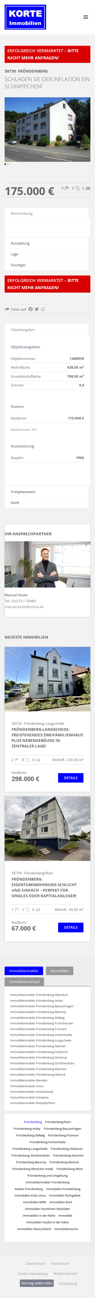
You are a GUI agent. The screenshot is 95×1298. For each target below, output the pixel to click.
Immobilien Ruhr (60, 1202)
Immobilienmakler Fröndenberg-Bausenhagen (42, 1006)
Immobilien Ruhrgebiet (64, 1195)
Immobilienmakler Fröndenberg (47, 1182)
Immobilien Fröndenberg (63, 1189)
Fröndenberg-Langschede (30, 1149)
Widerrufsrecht (65, 1273)
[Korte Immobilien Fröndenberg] (25, 17)
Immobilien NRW (34, 1202)
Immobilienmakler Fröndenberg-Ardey (36, 1000)
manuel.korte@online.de (24, 606)
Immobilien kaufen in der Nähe (47, 1222)
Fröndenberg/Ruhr (58, 1122)
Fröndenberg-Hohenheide (47, 1142)
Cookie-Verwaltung (33, 1273)
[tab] (24, 971)
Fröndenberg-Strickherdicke (31, 1155)
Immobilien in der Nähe (39, 1215)
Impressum (60, 1263)
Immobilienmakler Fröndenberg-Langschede (40, 1040)
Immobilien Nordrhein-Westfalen (47, 1209)
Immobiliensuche (66, 1229)
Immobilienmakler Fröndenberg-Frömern (38, 1029)
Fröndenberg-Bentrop (31, 1162)
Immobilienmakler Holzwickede (31, 1091)
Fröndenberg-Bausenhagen (62, 1129)
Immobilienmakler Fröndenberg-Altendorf (39, 995)
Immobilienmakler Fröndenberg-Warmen (38, 1069)
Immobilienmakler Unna (26, 1086)
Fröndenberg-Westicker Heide (32, 1169)
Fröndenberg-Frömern (63, 1135)
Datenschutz (35, 1263)
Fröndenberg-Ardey (27, 1129)
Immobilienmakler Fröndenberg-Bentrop (38, 1012)
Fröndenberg (33, 1122)
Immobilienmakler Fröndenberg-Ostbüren (39, 1052)
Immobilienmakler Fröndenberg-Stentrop (38, 1057)
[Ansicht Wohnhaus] (47, 129)
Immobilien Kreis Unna (30, 1195)
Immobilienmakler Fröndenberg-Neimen (38, 1046)
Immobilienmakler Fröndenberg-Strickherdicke (42, 1063)
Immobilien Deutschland (34, 1229)
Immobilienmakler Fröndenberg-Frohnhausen (41, 1023)
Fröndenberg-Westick (64, 1162)
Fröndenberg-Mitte (69, 1169)
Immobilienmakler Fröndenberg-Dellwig (37, 1017)
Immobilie (65, 1215)
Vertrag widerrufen (36, 1283)
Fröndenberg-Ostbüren (67, 1149)
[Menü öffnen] (85, 17)
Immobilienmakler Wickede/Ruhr (32, 1103)
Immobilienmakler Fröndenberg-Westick (37, 1074)
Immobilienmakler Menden (29, 1080)
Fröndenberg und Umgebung (47, 1175)
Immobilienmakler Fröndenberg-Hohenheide (41, 1035)
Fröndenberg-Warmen (68, 1155)
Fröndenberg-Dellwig (30, 1135)
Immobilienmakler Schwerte (29, 1097)
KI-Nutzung (68, 1283)
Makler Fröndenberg (29, 1189)
